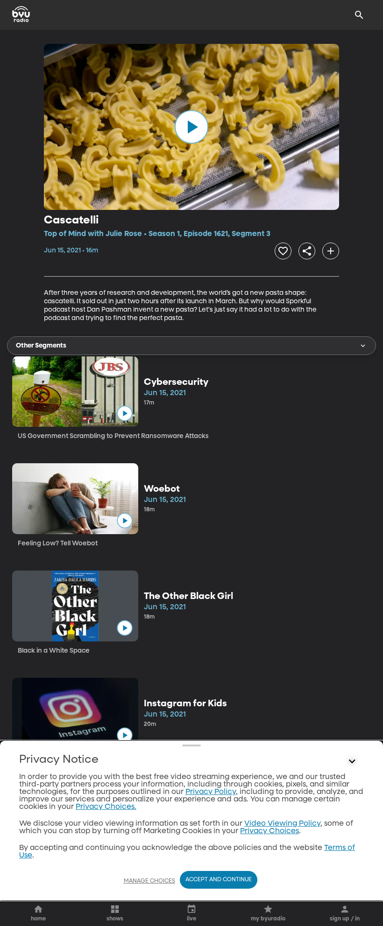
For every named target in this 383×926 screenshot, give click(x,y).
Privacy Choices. (106, 807)
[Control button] (352, 761)
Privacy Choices (269, 831)
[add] (330, 251)
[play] (191, 127)
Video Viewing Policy (282, 824)
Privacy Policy (210, 792)
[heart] (283, 251)
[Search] (359, 15)
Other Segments (41, 345)
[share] (306, 251)
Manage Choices (149, 881)
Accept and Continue (218, 880)
